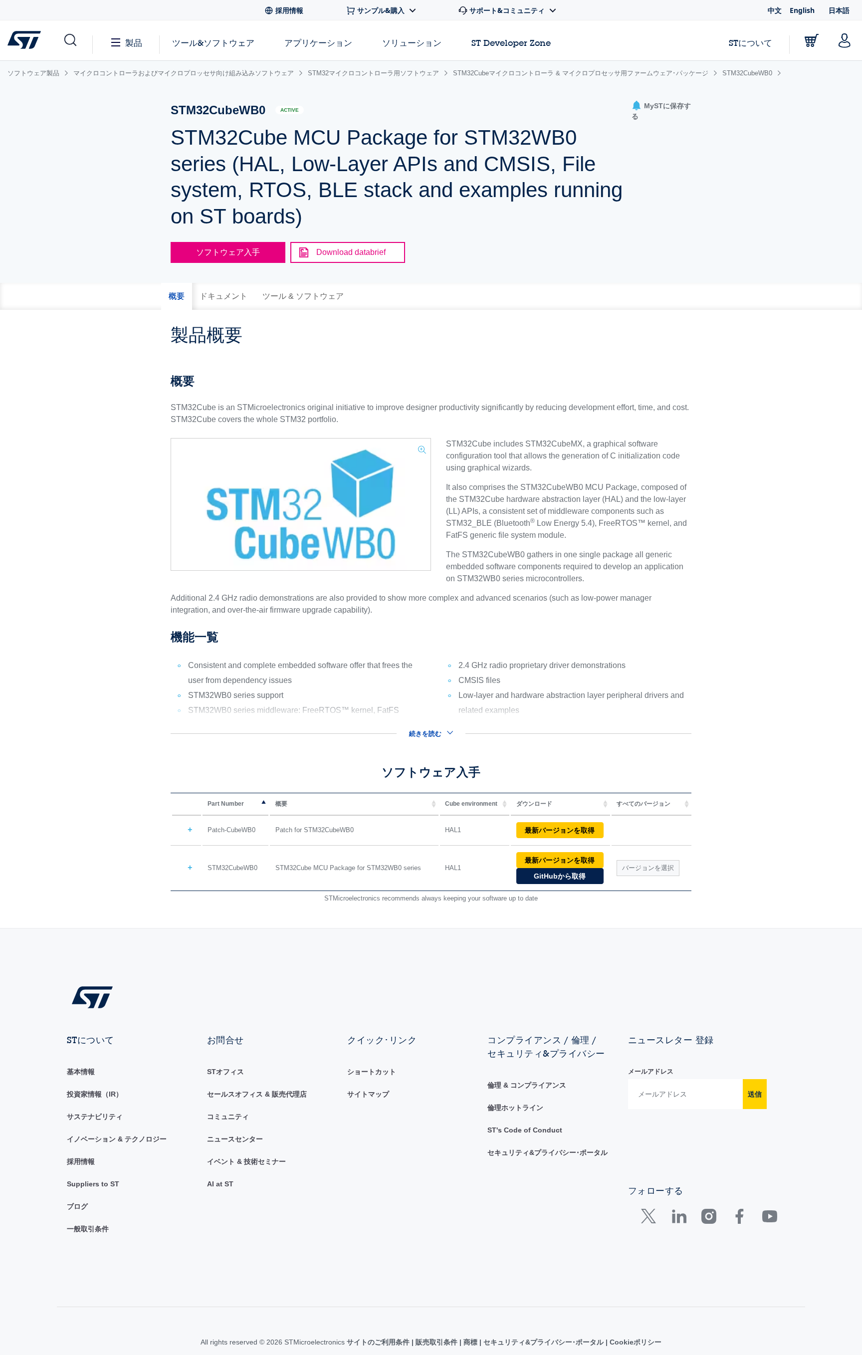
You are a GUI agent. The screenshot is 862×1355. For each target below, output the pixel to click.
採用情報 (81, 1161)
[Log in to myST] (845, 40)
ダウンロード (534, 803)
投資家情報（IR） (95, 1094)
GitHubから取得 (560, 876)
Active (289, 110)
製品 (133, 42)
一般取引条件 (88, 1229)
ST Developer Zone (511, 43)
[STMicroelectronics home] (26, 40)
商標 (470, 1342)
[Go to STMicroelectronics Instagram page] (708, 1218)
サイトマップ (368, 1094)
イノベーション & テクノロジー (117, 1139)
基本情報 (81, 1072)
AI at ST (220, 1184)
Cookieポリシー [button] (634, 1342)
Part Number (226, 803)
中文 (775, 10)
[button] (69, 40)
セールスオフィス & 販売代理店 (257, 1094)
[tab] (176, 296)
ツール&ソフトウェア (213, 42)
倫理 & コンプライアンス (526, 1085)
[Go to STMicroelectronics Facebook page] (739, 1218)
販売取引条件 (436, 1342)
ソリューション (411, 42)
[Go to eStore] (812, 40)
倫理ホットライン (515, 1108)
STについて (750, 42)
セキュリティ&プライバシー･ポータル (547, 1152)
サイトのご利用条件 (379, 1342)
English (802, 10)
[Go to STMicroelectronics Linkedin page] (678, 1218)
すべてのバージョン (643, 803)
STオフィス (225, 1072)
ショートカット (371, 1072)
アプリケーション (318, 42)
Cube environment (471, 803)
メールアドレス (650, 1071)
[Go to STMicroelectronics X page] (651, 1218)
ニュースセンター (235, 1139)
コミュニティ (228, 1117)
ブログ (77, 1206)
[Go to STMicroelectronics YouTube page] (769, 1218)
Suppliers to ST (93, 1184)
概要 (281, 803)
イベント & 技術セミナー (246, 1161)
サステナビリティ (95, 1117)
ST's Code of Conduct (524, 1130)
